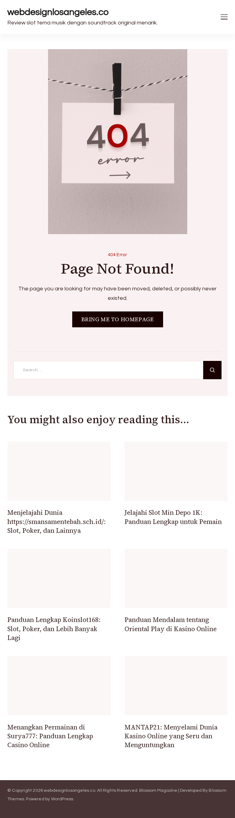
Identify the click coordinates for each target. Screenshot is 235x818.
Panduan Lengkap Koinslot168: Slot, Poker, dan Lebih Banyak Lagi (54, 628)
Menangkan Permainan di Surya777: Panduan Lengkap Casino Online (50, 736)
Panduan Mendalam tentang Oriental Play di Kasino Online (171, 624)
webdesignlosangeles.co (58, 12)
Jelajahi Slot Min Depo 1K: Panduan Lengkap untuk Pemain (173, 517)
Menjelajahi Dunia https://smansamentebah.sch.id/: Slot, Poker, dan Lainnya (56, 521)
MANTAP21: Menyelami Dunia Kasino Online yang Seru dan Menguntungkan (171, 736)
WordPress (62, 799)
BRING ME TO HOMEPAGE (117, 319)
